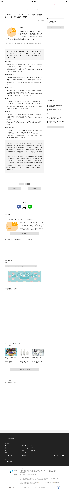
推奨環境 (23, 453)
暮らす (27, 4)
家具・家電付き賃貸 (23, 479)
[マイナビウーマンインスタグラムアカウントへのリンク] (54, 456)
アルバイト (21, 471)
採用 (35, 487)
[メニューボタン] (2, 2)
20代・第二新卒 (33, 481)
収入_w (22, 266)
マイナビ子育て (52, 477)
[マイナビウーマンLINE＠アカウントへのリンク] (57, 455)
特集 (36, 4)
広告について (24, 445)
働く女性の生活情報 (23, 477)
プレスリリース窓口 (25, 447)
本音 (12, 266)
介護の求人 (21, 483)
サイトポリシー (24, 452)
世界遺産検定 (40, 477)
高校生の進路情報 (22, 474)
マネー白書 (8, 266)
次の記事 (34, 188)
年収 (26, 266)
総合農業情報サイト (46, 477)
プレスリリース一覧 (25, 448)
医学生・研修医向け (37, 470)
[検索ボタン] (67, 2)
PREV (21, 183)
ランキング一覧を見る (55, 127)
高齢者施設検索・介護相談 (42, 479)
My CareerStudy (36, 478)
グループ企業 (38, 487)
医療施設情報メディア (47, 478)
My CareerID (41, 478)
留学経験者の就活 (26, 470)
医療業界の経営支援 (27, 483)
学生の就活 (21, 470)
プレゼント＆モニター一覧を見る (24, 369)
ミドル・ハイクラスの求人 (53, 470)
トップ (10, 4)
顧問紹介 (28, 482)
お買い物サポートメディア (54, 478)
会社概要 (25, 487)
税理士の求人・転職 (23, 482)
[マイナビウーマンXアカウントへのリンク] (60, 455)
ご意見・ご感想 (33, 450)
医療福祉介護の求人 (23, 472)
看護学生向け (31, 470)
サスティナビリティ (32, 487)
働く (13, 4)
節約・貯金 (14, 9)
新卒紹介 (37, 481)
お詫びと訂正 (24, 455)
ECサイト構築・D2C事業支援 (24, 478)
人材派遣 (21, 481)
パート (25, 471)
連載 (33, 4)
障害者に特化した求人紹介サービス (38, 471)
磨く (20, 4)
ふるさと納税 (31, 478)
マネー (10, 9)
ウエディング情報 (35, 477)
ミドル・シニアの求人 (30, 471)
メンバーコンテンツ (41, 4)
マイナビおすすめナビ (8, 461)
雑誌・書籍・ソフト (29, 477)
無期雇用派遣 (57, 482)
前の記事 (14, 188)
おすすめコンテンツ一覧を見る (55, 27)
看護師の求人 (36, 482)
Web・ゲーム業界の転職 (26, 481)
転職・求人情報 (43, 470)
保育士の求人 (52, 482)
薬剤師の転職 (31, 482)
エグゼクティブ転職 (48, 481)
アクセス (28, 487)
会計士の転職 (53, 481)
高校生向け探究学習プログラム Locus (31, 474)
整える (17, 4)
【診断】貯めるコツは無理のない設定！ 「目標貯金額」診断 (19, 239)
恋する (23, 4)
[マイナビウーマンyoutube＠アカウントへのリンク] (63, 456)
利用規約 (32, 447)
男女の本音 (17, 266)
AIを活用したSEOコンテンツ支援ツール (32, 479)
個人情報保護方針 (43, 487)
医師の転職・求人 (47, 482)
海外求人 (47, 470)
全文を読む (24, 233)
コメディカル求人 (41, 482)
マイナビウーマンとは (34, 445)
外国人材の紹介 (32, 483)
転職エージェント (42, 481)
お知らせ (23, 450)
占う (30, 4)
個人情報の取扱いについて (35, 448)
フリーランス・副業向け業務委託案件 (49, 471)
